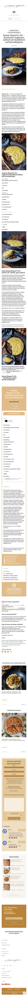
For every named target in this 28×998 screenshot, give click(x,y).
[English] (2, 984)
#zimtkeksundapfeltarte (12, 608)
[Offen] (14, 12)
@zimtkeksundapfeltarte (15, 605)
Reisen (3, 955)
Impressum (9, 989)
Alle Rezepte (5, 953)
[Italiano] (8, 984)
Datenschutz (17, 989)
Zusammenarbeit (6, 945)
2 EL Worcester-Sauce (7, 212)
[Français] (4, 984)
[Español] (10, 984)
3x (11, 421)
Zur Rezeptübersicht (14, 895)
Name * (14, 765)
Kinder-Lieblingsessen (14, 32)
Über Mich (4, 943)
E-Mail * (14, 770)
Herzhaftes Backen (7, 977)
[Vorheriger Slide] (4, 704)
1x (5, 421)
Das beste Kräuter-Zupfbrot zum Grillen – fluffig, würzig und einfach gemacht (16, 860)
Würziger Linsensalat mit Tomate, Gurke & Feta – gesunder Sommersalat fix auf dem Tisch (16, 877)
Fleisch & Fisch (14, 30)
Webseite (14, 774)
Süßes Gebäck (5, 975)
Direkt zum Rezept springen (8, 89)
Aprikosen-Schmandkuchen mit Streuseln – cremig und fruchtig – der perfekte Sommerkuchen (17, 884)
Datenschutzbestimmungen (13, 815)
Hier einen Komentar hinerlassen (14, 795)
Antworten (22, 830)
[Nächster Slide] (23, 704)
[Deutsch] (6, 984)
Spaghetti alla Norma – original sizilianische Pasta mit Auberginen (15, 868)
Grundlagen (5, 951)
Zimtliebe (4, 973)
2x (8, 421)
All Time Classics (6, 971)
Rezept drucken (15, 413)
